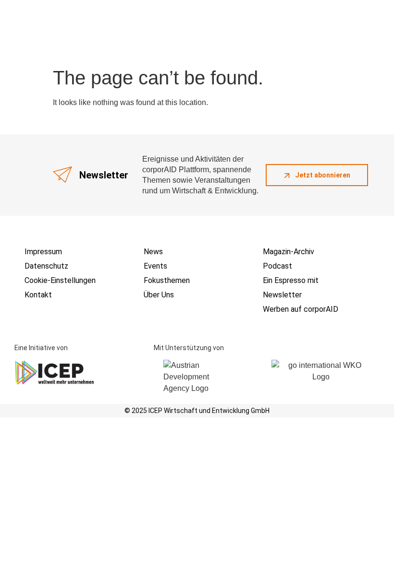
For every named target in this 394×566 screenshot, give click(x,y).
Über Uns (159, 294)
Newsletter (282, 294)
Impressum (43, 251)
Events (155, 266)
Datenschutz (46, 266)
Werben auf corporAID (300, 309)
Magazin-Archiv (288, 251)
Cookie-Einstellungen (60, 280)
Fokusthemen (167, 280)
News (153, 251)
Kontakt (38, 294)
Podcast (277, 266)
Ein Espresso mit (291, 280)
